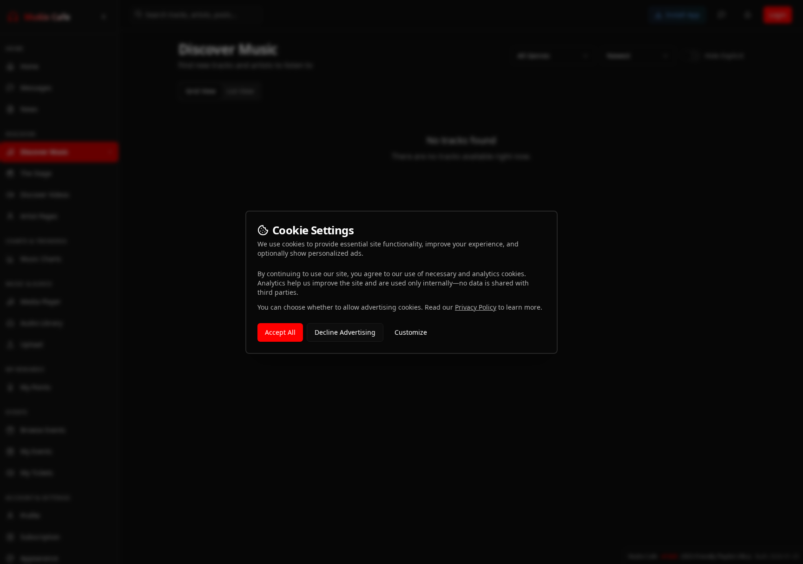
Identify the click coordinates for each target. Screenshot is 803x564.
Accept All (280, 332)
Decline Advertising (345, 332)
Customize (411, 332)
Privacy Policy (475, 307)
